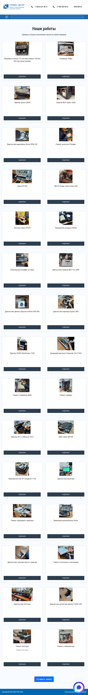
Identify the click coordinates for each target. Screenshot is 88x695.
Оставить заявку (44, 679)
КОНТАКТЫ (78, 7)
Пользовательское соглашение (75, 692)
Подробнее (22, 76)
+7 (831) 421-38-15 (41, 7)
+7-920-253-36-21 (62, 7)
